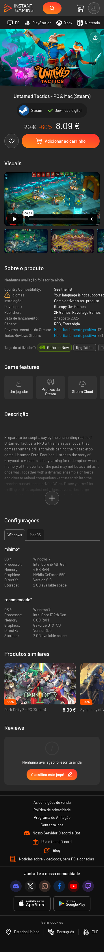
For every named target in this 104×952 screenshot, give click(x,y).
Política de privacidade (52, 810)
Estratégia (71, 324)
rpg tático (85, 347)
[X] (30, 886)
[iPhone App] (32, 903)
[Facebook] (59, 886)
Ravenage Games (86, 312)
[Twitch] (88, 886)
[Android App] (71, 903)
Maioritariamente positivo (75, 329)
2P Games (62, 312)
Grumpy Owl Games (70, 306)
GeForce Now (58, 347)
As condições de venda (52, 802)
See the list (63, 289)
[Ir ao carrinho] (80, 8)
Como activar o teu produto (76, 300)
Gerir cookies (52, 922)
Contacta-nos (52, 825)
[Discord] (16, 886)
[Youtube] (73, 886)
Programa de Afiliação (52, 817)
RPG (57, 324)
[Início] (18, 8)
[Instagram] (45, 886)
